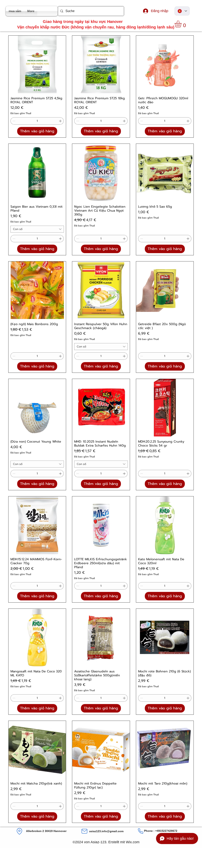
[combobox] (37, 229)
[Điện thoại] (140, 831)
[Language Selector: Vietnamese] (182, 11)
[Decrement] (13, 120)
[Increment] (60, 120)
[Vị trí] (19, 831)
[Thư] (84, 831)
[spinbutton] (37, 120)
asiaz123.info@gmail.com (106, 831)
